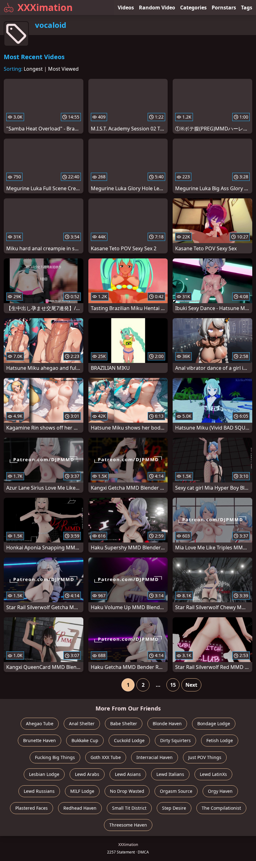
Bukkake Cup (84, 740)
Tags (246, 7)
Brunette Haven (39, 740)
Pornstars (224, 7)
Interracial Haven (154, 757)
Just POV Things (204, 757)
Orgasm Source (176, 791)
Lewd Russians (39, 791)
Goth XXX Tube (106, 757)
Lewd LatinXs (213, 774)
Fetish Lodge (219, 740)
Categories (193, 7)
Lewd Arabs (87, 774)
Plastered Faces (31, 808)
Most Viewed (63, 68)
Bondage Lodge (213, 723)
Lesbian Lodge (44, 774)
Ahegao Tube (39, 723)
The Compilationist (221, 808)
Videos (126, 7)
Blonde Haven (167, 723)
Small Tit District (129, 808)
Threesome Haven (128, 825)
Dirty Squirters (175, 740)
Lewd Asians (128, 774)
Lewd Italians (170, 774)
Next (191, 684)
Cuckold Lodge (129, 740)
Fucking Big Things (55, 757)
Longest (33, 68)
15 (173, 684)
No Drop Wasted (127, 791)
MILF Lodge (82, 791)
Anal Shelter (82, 723)
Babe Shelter (123, 723)
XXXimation (45, 7)
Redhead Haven (79, 808)
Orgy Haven (220, 791)
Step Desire (174, 808)
